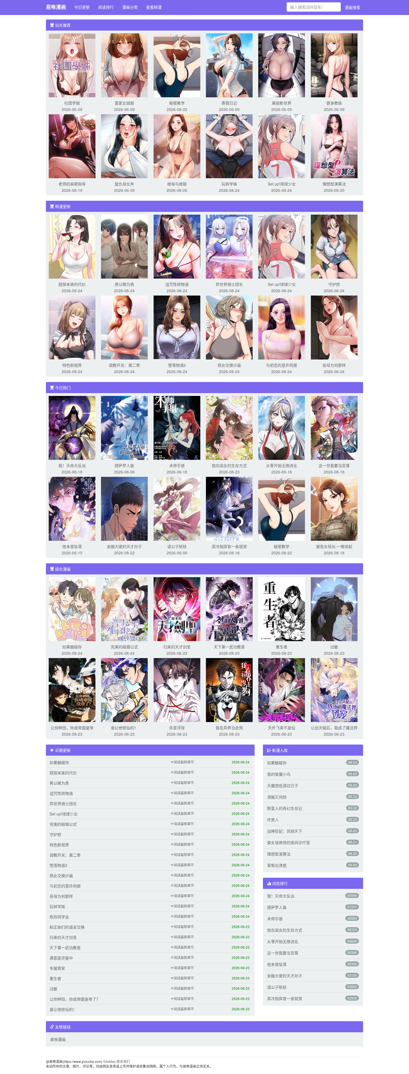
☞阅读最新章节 (182, 762)
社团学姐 (72, 103)
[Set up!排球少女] (281, 145)
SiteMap (109, 1061)
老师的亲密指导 (72, 184)
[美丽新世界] (281, 65)
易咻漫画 (56, 7)
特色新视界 (72, 365)
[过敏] (334, 608)
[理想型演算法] (334, 145)
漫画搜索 (352, 7)
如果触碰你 (72, 646)
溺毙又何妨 (277, 797)
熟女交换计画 (229, 365)
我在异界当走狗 (229, 727)
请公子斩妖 (177, 546)
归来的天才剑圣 (177, 646)
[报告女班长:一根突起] (334, 508)
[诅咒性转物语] (177, 246)
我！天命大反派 (72, 465)
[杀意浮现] (177, 689)
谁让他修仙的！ (124, 727)
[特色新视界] (72, 327)
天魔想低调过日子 (282, 785)
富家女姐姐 (124, 103)
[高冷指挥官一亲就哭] (229, 508)
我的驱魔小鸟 (278, 774)
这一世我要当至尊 (334, 465)
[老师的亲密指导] (72, 145)
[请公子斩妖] (177, 508)
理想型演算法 (334, 184)
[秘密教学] (177, 65)
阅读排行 (106, 7)
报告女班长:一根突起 (334, 546)
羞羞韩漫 (154, 7)
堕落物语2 (177, 365)
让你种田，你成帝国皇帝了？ (75, 999)
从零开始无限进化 (281, 465)
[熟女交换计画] (229, 327)
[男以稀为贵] (124, 246)
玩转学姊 (229, 184)
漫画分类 (130, 7)
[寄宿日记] (229, 65)
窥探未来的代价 (72, 284)
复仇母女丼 (124, 184)
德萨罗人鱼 (124, 465)
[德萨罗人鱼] (124, 427)
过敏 (334, 646)
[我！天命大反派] (72, 427)
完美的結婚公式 (124, 646)
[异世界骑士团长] (229, 246)
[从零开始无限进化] (281, 427)
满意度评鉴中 (61, 958)
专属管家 (57, 968)
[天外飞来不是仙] (281, 689)
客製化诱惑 (277, 865)
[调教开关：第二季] (124, 327)
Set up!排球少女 (282, 184)
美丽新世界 (281, 103)
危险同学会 (59, 916)
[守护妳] (334, 246)
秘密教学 (177, 103)
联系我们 (123, 1061)
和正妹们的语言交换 (67, 927)
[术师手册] (177, 427)
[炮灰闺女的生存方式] (229, 427)
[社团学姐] (72, 65)
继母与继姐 (177, 184)
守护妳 (334, 284)
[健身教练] (334, 65)
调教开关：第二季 (124, 365)
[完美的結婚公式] (124, 608)
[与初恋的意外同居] (281, 327)
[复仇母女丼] (124, 145)
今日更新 (82, 7)
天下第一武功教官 (229, 646)
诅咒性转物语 (177, 284)
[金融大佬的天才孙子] (124, 508)
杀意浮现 (177, 727)
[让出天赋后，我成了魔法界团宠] (334, 689)
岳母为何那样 (334, 365)
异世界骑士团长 (229, 284)
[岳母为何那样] (334, 327)
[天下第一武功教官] (229, 608)
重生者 (281, 646)
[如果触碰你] (72, 608)
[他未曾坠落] (72, 508)
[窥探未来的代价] (72, 246)
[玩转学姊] (229, 145)
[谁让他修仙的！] (124, 689)
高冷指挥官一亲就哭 (229, 546)
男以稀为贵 (124, 284)
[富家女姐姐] (124, 65)
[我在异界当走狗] (229, 689)
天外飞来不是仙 (281, 727)
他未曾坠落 (72, 546)
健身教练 (334, 103)
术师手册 (177, 465)
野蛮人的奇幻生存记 (284, 808)
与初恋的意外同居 (281, 365)
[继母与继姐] (177, 145)
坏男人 (273, 819)
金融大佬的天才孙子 (124, 546)
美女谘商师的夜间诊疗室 (288, 842)
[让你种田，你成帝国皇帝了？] (72, 689)
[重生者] (281, 608)
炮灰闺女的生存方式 (229, 465)
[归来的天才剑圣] (177, 608)
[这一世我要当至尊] (334, 427)
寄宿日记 (229, 103)
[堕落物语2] (177, 327)
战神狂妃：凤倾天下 (284, 831)
